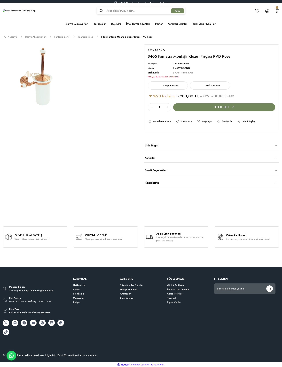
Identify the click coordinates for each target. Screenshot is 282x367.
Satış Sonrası (126, 298)
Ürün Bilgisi (151, 145)
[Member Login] (267, 10)
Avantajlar (125, 293)
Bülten (76, 289)
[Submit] (269, 288)
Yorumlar (150, 158)
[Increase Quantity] (168, 107)
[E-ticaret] (140, 364)
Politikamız (78, 293)
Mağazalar (78, 298)
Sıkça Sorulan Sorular (131, 285)
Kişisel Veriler (174, 302)
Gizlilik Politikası (175, 285)
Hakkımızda (79, 285)
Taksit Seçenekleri (156, 170)
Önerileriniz (152, 183)
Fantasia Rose (182, 63)
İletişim (76, 302)
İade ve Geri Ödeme (178, 289)
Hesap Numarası (129, 289)
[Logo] (19, 10)
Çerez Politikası (175, 293)
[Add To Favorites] (160, 121)
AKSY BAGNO (182, 68)
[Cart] (277, 10)
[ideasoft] (123, 364)
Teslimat (171, 298)
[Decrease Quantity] (151, 107)
